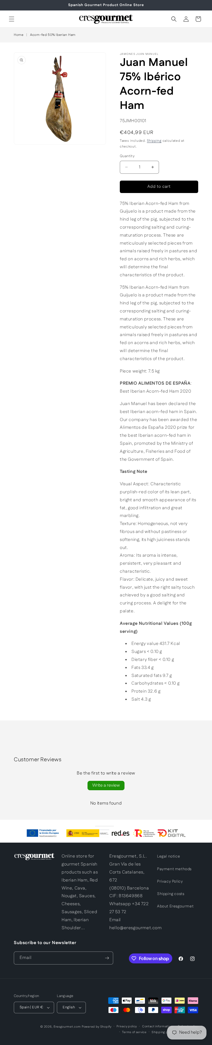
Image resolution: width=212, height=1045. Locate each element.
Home (18, 35)
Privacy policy (126, 1026)
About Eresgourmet (175, 906)
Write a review (106, 785)
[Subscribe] (107, 958)
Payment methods (174, 869)
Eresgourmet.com (67, 1027)
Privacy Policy (170, 881)
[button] (12, 19)
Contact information (157, 1026)
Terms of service (134, 1032)
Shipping (154, 140)
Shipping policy (163, 1032)
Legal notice (168, 856)
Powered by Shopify (97, 1027)
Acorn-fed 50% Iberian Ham (53, 35)
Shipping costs (170, 894)
